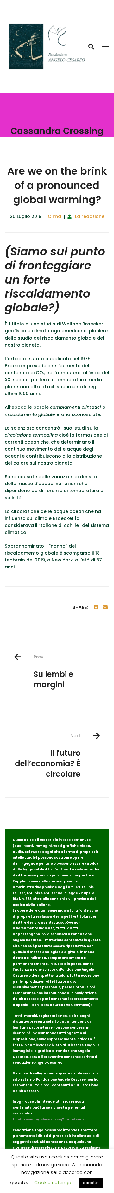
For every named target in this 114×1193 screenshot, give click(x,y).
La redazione (89, 216)
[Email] (105, 607)
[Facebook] (96, 607)
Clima (54, 216)
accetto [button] (91, 1183)
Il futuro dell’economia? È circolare (47, 756)
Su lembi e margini (53, 672)
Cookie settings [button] (52, 1182)
